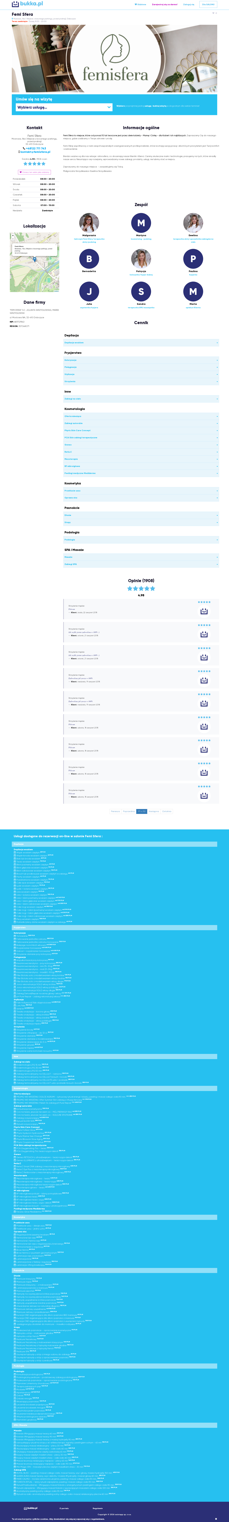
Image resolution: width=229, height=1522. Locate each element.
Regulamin (98, 1508)
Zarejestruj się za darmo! (164, 4)
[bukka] (46, 4)
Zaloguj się (188, 4)
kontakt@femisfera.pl (35, 152)
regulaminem (97, 1519)
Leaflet (56, 291)
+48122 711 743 (36, 148)
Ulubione (141, 4)
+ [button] (13, 235)
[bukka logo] (30, 1508)
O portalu (64, 1508)
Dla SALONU (208, 4)
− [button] (13, 238)
